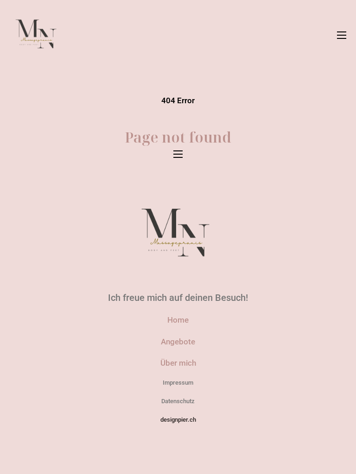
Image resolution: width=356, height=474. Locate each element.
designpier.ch (178, 419)
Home (178, 319)
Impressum (178, 382)
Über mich (178, 363)
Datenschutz (178, 401)
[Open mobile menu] (341, 35)
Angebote (178, 341)
